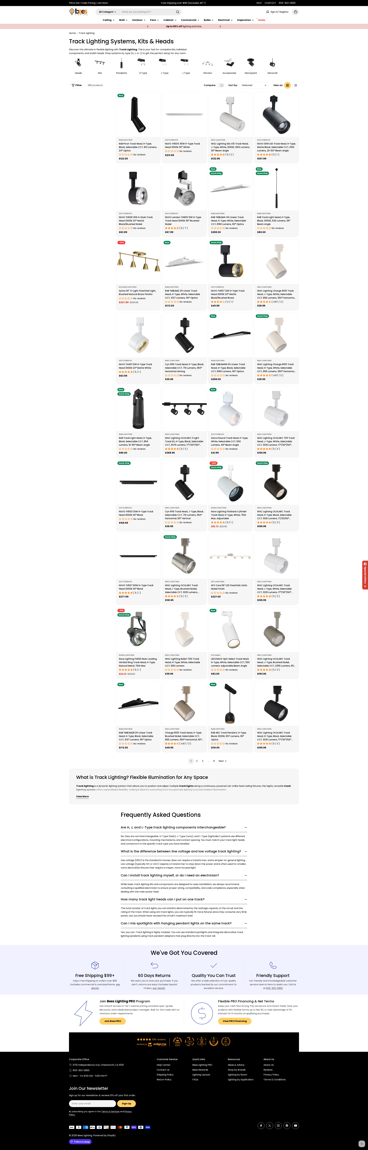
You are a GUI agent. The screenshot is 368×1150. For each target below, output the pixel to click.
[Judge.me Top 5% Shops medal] (213, 1041)
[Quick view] (156, 98)
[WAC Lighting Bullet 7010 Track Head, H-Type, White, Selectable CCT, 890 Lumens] (184, 629)
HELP (259, 3)
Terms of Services (110, 1111)
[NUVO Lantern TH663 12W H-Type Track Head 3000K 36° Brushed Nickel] (184, 188)
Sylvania (215, 655)
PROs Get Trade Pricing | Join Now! (88, 3)
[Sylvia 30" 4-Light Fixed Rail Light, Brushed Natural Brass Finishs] (138, 261)
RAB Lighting (125, 140)
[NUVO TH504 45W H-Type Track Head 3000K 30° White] (184, 114)
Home (72, 33)
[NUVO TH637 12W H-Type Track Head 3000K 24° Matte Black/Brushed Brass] (230, 261)
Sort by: (233, 85)
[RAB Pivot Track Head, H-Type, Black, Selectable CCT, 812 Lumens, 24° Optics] (138, 114)
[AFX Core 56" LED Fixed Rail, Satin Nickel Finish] (230, 556)
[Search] (177, 12)
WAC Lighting (218, 140)
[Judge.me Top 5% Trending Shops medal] (225, 1041)
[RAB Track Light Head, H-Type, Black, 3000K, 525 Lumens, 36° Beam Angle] (276, 188)
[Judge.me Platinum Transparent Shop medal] (189, 1041)
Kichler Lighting (128, 287)
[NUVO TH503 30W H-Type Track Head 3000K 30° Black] (138, 482)
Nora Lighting (218, 508)
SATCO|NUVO (171, 140)
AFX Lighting (217, 581)
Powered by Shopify (104, 1135)
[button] (148, 26)
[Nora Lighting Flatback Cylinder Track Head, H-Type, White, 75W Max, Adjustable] (230, 482)
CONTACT (270, 3)
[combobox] (138, 11)
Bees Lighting (84, 1135)
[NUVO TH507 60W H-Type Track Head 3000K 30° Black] (138, 556)
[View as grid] (287, 85)
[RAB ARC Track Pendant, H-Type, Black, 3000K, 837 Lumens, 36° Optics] (230, 703)
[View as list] (295, 85)
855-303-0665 (287, 3)
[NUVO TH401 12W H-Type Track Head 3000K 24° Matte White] (138, 335)
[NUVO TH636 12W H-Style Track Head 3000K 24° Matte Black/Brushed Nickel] (138, 188)
